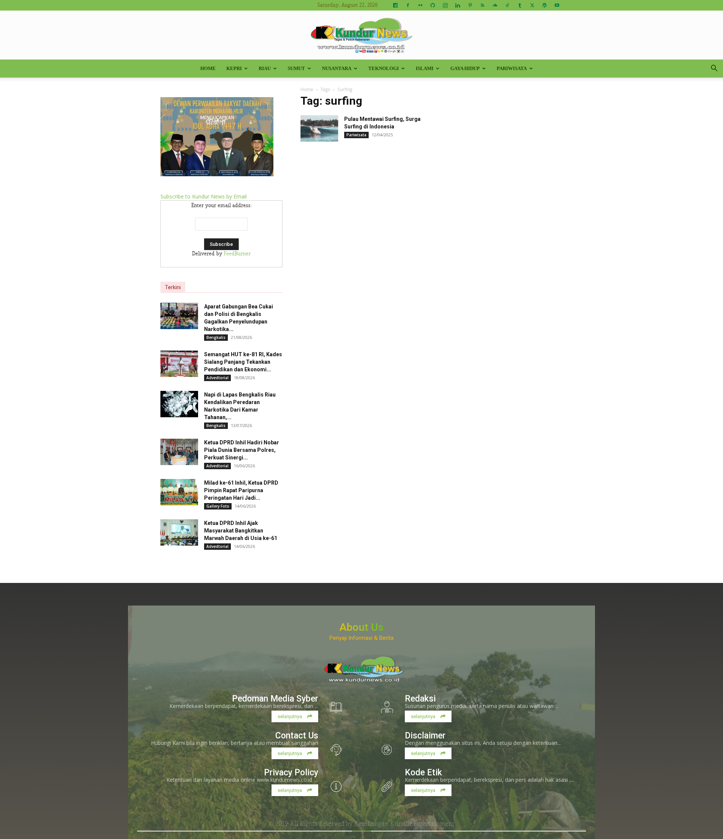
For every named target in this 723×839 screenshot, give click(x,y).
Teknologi (383, 68)
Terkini (173, 287)
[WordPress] (544, 5)
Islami (424, 68)
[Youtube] (557, 5)
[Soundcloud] (494, 5)
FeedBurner (237, 254)
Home (208, 68)
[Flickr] (420, 5)
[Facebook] (407, 5)
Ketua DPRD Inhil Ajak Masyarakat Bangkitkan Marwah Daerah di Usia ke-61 (240, 530)
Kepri (234, 68)
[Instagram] (445, 5)
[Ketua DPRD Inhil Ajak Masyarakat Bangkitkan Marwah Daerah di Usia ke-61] (179, 532)
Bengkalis (216, 337)
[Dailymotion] (395, 5)
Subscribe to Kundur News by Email (203, 196)
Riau (265, 68)
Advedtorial (217, 377)
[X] (532, 5)
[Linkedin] (457, 5)
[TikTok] (507, 5)
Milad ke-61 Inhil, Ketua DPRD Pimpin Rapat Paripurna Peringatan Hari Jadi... (241, 490)
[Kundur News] (361, 35)
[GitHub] (432, 5)
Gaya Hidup (465, 68)
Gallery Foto (217, 506)
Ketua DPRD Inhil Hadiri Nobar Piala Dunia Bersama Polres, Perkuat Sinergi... (241, 450)
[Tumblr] (519, 5)
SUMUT (296, 68)
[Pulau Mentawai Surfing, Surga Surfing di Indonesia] (319, 128)
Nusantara (336, 68)
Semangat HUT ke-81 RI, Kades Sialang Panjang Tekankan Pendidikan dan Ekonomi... (243, 361)
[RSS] (482, 5)
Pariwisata (512, 68)
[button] (714, 69)
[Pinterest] (470, 5)
